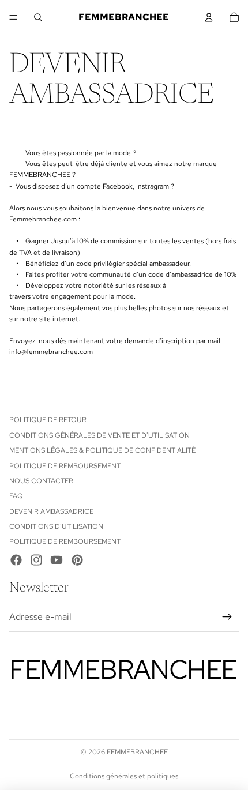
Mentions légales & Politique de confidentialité (102, 450)
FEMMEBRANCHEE (137, 752)
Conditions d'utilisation (56, 526)
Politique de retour (48, 419)
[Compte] (208, 17)
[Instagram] (36, 560)
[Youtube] (56, 560)
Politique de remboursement (65, 466)
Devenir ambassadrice (51, 511)
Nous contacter (41, 481)
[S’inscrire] (227, 617)
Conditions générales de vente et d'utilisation (99, 435)
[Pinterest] (77, 560)
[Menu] (13, 17)
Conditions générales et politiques (124, 776)
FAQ (16, 496)
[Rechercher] (38, 17)
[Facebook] (16, 560)
